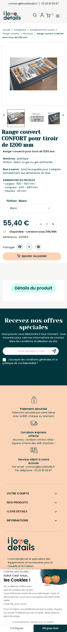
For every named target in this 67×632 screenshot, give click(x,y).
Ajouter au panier (34, 256)
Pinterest (38, 246)
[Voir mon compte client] (42, 16)
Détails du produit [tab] (33, 288)
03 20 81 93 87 (50, 3)
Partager (19, 246)
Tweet (29, 246)
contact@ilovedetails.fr (23, 3)
